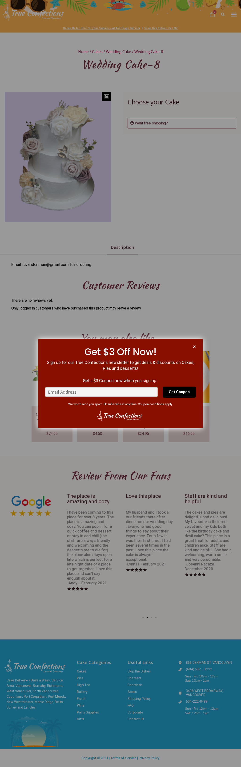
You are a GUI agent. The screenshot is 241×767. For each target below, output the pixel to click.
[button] (194, 346)
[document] (120, 383)
